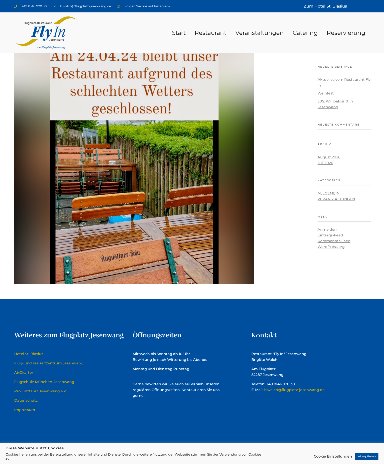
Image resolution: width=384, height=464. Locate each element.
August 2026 (329, 157)
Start (179, 32)
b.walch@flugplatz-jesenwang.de (294, 390)
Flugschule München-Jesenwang (44, 382)
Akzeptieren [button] (367, 456)
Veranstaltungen (259, 32)
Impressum (24, 410)
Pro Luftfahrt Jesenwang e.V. (40, 391)
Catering (305, 32)
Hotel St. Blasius (28, 354)
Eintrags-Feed (330, 235)
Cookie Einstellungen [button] (333, 456)
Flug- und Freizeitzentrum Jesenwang (48, 363)
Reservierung (346, 32)
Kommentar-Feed (334, 241)
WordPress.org (331, 247)
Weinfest (326, 93)
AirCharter (23, 372)
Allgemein (329, 193)
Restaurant (210, 32)
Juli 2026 (325, 163)
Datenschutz (26, 400)
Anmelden (327, 229)
